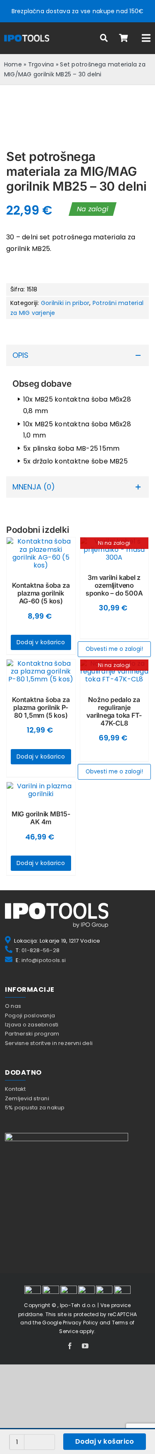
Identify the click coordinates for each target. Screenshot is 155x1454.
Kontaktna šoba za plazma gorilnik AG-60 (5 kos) (40, 593)
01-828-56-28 (40, 950)
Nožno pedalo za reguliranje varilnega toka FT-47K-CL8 (114, 711)
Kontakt (15, 1089)
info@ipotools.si (43, 960)
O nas (13, 1006)
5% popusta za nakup (35, 1107)
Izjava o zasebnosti (32, 1024)
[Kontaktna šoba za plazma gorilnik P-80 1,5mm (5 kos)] (41, 671)
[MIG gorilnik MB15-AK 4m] (41, 790)
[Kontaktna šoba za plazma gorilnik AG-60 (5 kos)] (41, 553)
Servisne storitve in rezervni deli (49, 1043)
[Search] (104, 38)
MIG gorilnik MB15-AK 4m (41, 818)
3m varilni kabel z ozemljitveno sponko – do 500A (114, 585)
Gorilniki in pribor (65, 303)
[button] (77, 355)
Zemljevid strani (27, 1098)
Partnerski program (32, 1034)
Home (13, 64)
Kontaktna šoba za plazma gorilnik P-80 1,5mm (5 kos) (40, 707)
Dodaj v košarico (104, 1441)
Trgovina (41, 64)
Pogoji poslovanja (30, 1015)
